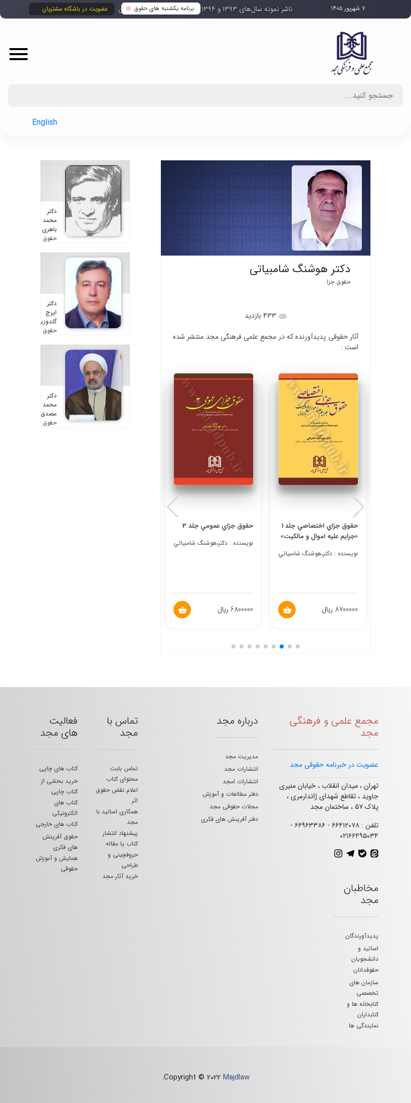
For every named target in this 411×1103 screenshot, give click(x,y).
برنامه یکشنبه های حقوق (164, 8)
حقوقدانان (365, 970)
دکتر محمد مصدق (49, 404)
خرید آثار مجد (120, 876)
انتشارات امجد (240, 781)
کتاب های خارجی (57, 824)
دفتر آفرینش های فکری (229, 819)
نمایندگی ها (363, 1025)
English (44, 122)
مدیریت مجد (241, 756)
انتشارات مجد (241, 769)
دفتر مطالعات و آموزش (230, 794)
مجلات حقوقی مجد (234, 806)
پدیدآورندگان (361, 936)
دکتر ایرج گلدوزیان (46, 312)
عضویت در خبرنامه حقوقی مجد (334, 764)
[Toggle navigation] (22, 54)
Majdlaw (236, 1077)
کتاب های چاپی (58, 768)
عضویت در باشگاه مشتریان (75, 9)
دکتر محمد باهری (49, 220)
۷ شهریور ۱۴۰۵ (348, 8)
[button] (358, 507)
